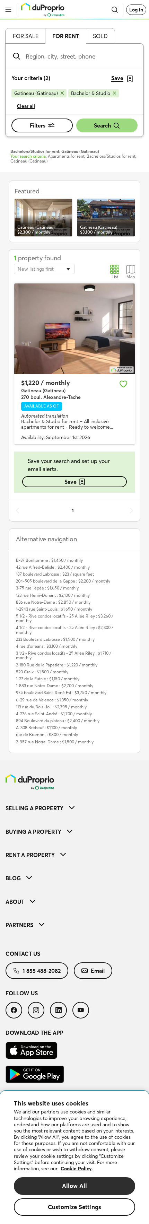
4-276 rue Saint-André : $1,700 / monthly (54, 713)
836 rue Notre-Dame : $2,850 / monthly (53, 602)
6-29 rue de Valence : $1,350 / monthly (52, 699)
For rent (65, 36)
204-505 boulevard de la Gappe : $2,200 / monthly (63, 581)
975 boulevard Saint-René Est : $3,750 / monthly (61, 692)
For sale (25, 36)
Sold (100, 36)
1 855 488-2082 (42, 970)
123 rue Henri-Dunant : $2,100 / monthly (53, 595)
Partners (19, 924)
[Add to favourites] (123, 384)
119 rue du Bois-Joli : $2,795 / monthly (51, 706)
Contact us (23, 953)
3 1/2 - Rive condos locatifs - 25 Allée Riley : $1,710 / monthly (63, 655)
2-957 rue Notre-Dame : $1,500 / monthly (55, 741)
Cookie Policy (76, 1168)
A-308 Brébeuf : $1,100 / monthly (46, 727)
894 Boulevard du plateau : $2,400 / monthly (57, 720)
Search (102, 125)
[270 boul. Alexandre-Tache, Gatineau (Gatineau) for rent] (74, 328)
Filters (37, 125)
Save (70, 481)
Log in (136, 10)
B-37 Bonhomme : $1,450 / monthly (49, 560)
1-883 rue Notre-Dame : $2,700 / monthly (54, 685)
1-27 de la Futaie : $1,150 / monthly (47, 678)
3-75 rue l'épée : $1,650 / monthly (47, 588)
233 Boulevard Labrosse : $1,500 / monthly (55, 639)
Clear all (26, 106)
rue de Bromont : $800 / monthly (47, 734)
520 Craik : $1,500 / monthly (42, 671)
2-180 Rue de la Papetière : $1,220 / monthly (56, 664)
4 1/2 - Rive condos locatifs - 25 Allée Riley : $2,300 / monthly (64, 630)
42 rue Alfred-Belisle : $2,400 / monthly (53, 567)
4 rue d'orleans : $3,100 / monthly (46, 646)
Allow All (74, 1185)
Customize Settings (74, 1206)
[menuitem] (74, 808)
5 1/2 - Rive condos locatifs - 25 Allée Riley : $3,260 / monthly (64, 618)
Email (98, 970)
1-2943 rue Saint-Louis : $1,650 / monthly (54, 609)
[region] (74, 1157)
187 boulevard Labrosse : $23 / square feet (55, 574)
